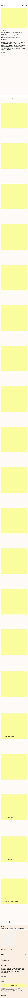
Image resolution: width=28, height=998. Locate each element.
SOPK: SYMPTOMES (9, 736)
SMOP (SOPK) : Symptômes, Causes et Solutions (13, 616)
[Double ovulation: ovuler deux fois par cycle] (14, 520)
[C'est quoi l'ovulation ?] (14, 399)
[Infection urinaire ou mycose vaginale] (14, 480)
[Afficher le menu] (2, 6)
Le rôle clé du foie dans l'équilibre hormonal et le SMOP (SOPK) (13, 864)
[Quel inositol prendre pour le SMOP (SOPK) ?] (14, 767)
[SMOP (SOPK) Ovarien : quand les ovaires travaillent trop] (14, 891)
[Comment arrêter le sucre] (14, 156)
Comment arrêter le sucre (7, 171)
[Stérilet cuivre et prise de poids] (14, 237)
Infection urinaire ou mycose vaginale (10, 495)
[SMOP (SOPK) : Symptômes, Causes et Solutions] (14, 601)
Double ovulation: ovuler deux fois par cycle (12, 535)
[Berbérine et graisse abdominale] (14, 115)
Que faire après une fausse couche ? (10, 292)
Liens (3, 955)
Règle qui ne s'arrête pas (7, 211)
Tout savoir (5, 960)
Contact (4, 995)
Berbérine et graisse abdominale (9, 130)
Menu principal (7, 949)
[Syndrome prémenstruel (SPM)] (14, 726)
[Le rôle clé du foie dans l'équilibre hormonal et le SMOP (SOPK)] (14, 849)
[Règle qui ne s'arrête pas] (14, 196)
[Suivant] (23, 922)
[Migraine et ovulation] (14, 358)
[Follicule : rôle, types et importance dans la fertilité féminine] (14, 642)
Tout (13, 99)
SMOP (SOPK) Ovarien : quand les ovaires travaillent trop (11, 906)
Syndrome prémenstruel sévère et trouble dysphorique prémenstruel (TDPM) (11, 699)
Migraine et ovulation (6, 373)
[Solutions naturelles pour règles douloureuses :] (14, 561)
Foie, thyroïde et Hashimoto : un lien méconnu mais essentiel (12, 822)
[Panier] (25, 6)
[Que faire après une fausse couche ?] (14, 277)
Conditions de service (6, 990)
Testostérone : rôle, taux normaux (9, 454)
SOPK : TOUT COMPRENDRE (11, 901)
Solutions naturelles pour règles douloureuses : (12, 576)
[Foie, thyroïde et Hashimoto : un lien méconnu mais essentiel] (14, 807)
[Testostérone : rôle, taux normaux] (14, 439)
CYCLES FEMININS (9, 817)
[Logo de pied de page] (8, 938)
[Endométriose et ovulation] (14, 318)
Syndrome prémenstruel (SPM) (9, 741)
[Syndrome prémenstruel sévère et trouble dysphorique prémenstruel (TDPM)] (14, 684)
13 (19, 922)
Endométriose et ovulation (7, 333)
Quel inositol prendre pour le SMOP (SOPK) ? (12, 781)
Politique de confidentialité (7, 989)
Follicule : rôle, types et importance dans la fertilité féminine (13, 657)
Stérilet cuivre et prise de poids (9, 252)
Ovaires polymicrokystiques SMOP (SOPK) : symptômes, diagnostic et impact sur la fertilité (11, 35)
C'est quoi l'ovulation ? (6, 414)
